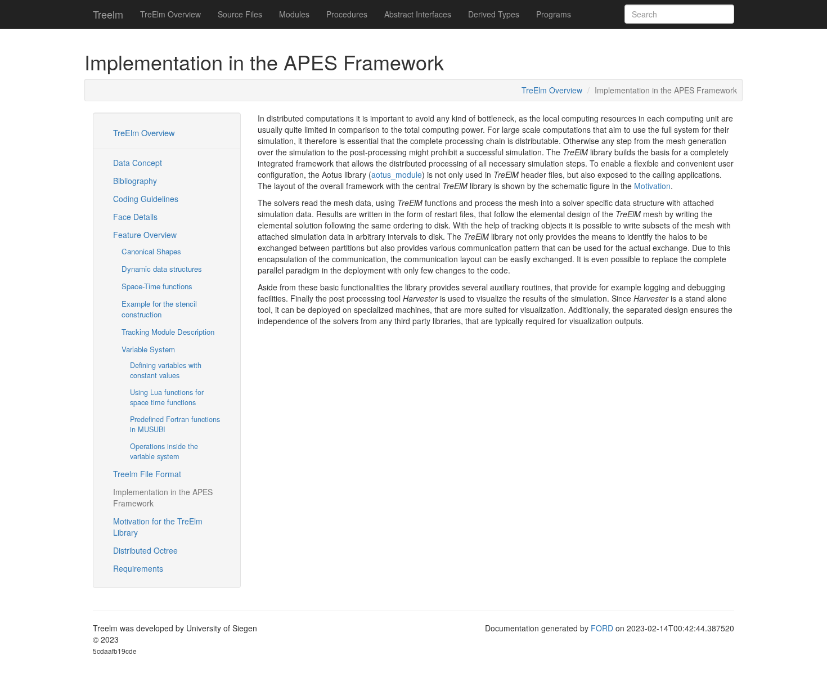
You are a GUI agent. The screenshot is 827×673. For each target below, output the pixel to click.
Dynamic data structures (162, 268)
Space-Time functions (157, 286)
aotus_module (396, 174)
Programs (553, 14)
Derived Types (493, 14)
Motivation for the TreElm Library (158, 526)
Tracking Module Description (168, 331)
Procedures (346, 14)
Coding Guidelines (145, 198)
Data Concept (137, 162)
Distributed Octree (145, 550)
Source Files (240, 14)
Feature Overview (145, 234)
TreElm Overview (170, 14)
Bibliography (135, 180)
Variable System (148, 349)
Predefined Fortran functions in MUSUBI (175, 424)
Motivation (652, 185)
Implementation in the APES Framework (163, 497)
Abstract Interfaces (417, 14)
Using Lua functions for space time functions (167, 397)
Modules (294, 14)
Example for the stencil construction (159, 309)
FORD (602, 628)
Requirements (138, 568)
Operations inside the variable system (164, 451)
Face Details (135, 216)
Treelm (108, 14)
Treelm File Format (147, 473)
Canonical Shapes (151, 251)
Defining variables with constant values (165, 370)
